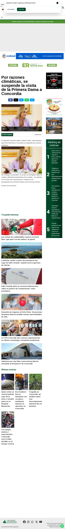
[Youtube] (40, 522)
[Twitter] (36, 522)
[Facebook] (24, 522)
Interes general (7, 134)
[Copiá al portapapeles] (32, 99)
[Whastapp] (32, 522)
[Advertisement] (32, 39)
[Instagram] (28, 522)
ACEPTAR (21, 9)
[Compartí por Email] (21, 99)
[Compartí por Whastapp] (26, 99)
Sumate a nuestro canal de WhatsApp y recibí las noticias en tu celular (32, 21)
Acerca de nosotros (52, 523)
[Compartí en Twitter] (16, 99)
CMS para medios (54, 526)
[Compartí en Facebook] (10, 99)
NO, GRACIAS (11, 9)
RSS (55, 525)
